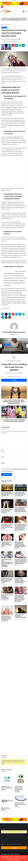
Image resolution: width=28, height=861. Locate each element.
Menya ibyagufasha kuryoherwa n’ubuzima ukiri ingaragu (7, 494)
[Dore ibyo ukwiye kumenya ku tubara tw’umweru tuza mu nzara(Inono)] (7, 610)
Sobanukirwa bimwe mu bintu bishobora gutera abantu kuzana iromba (7, 526)
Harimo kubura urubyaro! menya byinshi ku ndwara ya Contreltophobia (20, 580)
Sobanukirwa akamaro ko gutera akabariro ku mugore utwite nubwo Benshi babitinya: (21, 561)
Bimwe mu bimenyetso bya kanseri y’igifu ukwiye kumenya (13, 349)
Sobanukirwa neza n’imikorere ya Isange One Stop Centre (20, 494)
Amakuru (7, 344)
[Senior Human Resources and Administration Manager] (21, 779)
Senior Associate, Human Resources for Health (20, 804)
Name (2, 450)
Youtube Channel (14, 816)
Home (3, 24)
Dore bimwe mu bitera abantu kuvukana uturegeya (7, 511)
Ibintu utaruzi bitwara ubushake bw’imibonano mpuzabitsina (7, 597)
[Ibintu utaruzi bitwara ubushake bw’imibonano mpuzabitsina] (7, 590)
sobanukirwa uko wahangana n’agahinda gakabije (20, 616)
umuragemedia (23, 854)
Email (2, 457)
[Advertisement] (14, 172)
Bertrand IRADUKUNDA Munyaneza (10, 39)
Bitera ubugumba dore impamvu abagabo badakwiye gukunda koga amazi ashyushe (21, 509)
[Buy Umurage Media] (14, 19)
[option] (14, 346)
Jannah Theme (4, 856)
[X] (15, 334)
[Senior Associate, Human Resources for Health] (21, 798)
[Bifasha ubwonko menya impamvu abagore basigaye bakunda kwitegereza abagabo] (21, 537)
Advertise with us (14, 16)
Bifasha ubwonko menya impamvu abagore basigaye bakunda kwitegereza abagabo (20, 544)
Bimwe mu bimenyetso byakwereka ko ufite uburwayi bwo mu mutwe (7, 580)
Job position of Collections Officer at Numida (7, 788)
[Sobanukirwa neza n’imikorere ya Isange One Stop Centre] (21, 487)
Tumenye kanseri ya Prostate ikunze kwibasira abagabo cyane (6, 544)
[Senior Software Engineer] (7, 801)
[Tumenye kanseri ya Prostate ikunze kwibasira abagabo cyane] (7, 537)
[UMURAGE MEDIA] (7, 11)
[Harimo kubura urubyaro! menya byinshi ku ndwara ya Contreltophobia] (21, 573)
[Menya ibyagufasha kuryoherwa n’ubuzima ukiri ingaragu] (7, 487)
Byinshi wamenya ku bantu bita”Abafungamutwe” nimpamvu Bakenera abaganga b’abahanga (7, 563)
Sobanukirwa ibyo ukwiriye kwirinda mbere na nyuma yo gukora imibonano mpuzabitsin (20, 598)
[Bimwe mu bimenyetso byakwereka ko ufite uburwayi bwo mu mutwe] (7, 573)
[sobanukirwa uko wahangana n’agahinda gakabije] (21, 609)
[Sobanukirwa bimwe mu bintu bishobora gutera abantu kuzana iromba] (7, 519)
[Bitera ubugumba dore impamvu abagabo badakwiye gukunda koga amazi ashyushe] (21, 502)
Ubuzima (8, 24)
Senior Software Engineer (9, 6)
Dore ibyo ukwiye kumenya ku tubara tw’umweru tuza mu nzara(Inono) (6, 618)
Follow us (3, 827)
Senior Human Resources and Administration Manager (19, 789)
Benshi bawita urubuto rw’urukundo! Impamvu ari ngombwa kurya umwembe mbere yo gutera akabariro (21, 527)
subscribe (14, 0)
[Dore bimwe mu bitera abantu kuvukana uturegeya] (7, 503)
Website (3, 463)
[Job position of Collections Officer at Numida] (7, 779)
